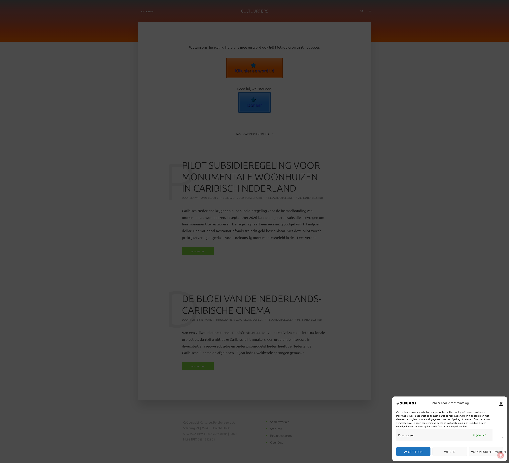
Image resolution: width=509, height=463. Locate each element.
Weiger (449, 451)
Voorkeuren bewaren (487, 451)
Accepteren (413, 451)
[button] (501, 403)
